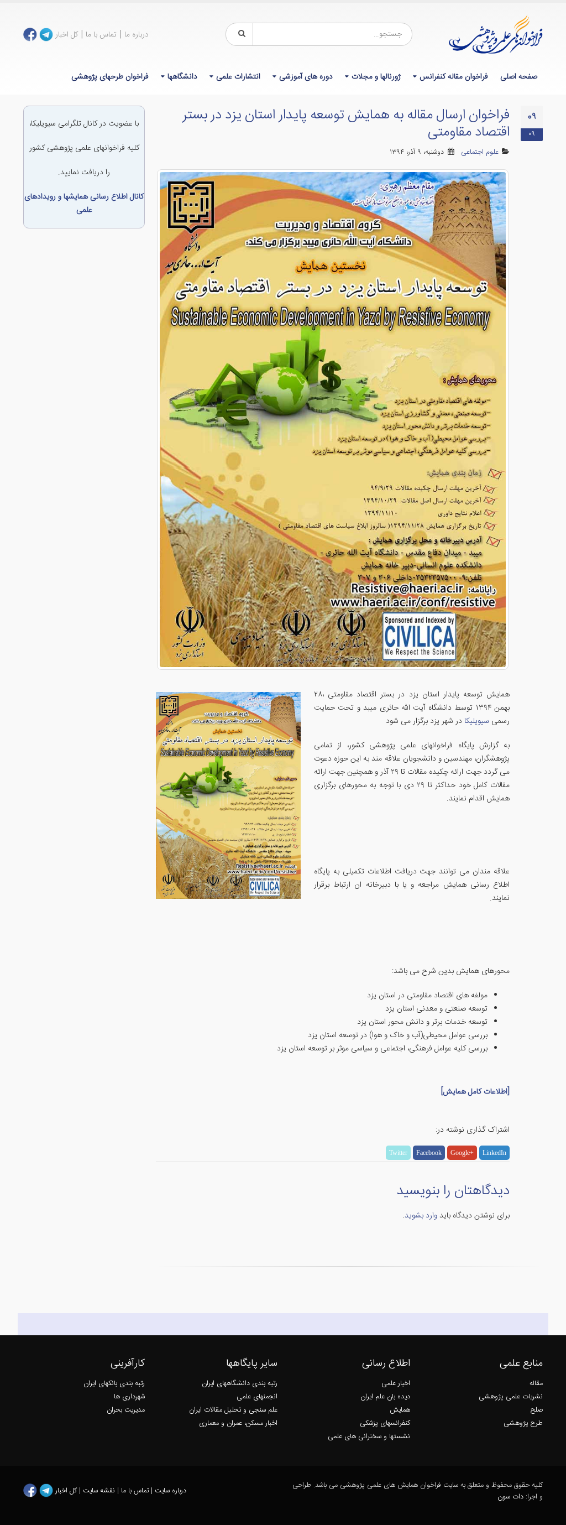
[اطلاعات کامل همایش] (475, 1092)
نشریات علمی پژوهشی (511, 1397)
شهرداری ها (129, 1397)
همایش (400, 1410)
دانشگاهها (182, 77)
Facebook (429, 1153)
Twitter (398, 1153)
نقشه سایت (100, 1491)
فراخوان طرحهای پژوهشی (110, 77)
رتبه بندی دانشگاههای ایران (239, 1383)
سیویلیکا (475, 721)
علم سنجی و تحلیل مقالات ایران (233, 1410)
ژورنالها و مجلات (376, 77)
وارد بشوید (421, 1215)
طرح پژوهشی (523, 1423)
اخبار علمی (395, 1383)
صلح (537, 1410)
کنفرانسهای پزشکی (385, 1423)
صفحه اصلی (518, 77)
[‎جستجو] (240, 34)
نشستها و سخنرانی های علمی (369, 1437)
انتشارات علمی (238, 77)
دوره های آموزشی (306, 77)
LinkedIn (494, 1153)
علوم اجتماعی (480, 152)
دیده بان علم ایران (385, 1397)
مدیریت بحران (126, 1410)
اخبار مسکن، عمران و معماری (238, 1423)
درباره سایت (170, 1491)
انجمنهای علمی (257, 1397)
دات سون (510, 1497)
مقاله (536, 1383)
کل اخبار (66, 35)
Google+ (462, 1153)
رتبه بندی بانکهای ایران (114, 1383)
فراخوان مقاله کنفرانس (454, 77)
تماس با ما (101, 35)
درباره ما (136, 35)
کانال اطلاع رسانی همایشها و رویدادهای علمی (84, 203)
